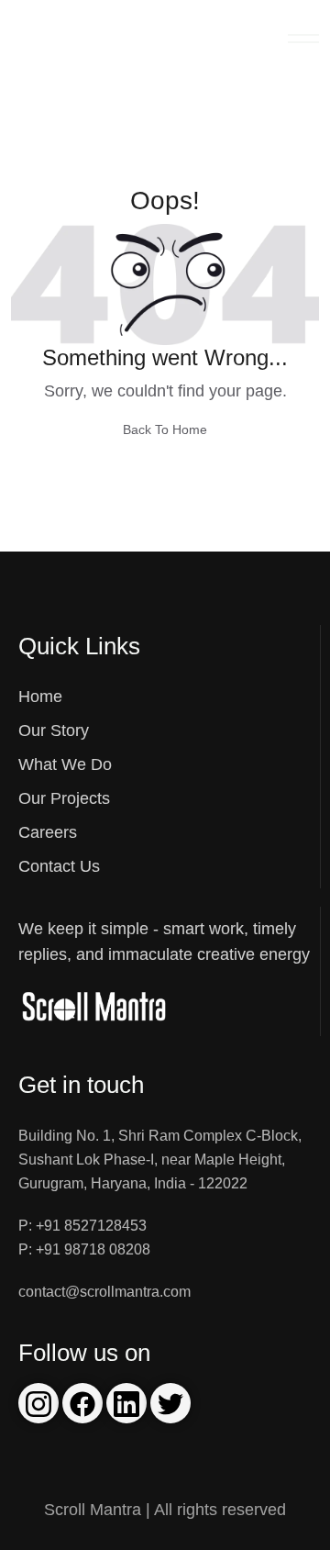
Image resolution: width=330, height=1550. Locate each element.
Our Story (53, 730)
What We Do (65, 764)
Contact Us (59, 866)
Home (40, 696)
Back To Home (165, 429)
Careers (47, 832)
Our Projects (64, 798)
